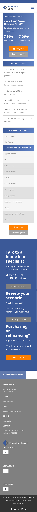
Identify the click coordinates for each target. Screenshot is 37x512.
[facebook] (7, 278)
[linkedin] (24, 278)
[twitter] (16, 278)
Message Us (7, 421)
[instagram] (20, 278)
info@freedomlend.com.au (12, 411)
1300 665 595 (8, 401)
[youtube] (11, 278)
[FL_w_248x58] (15, 441)
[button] (13, 374)
